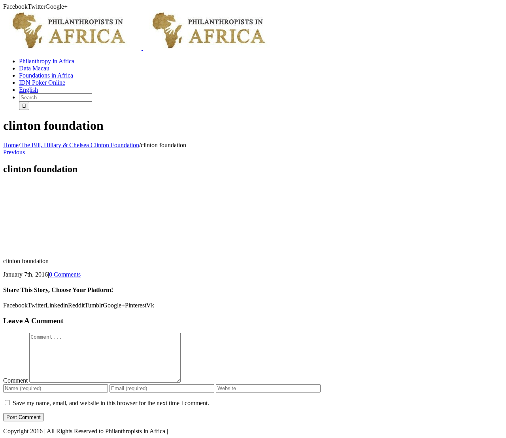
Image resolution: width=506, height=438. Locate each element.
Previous (14, 152)
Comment (15, 380)
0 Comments (65, 274)
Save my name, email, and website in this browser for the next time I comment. (111, 403)
